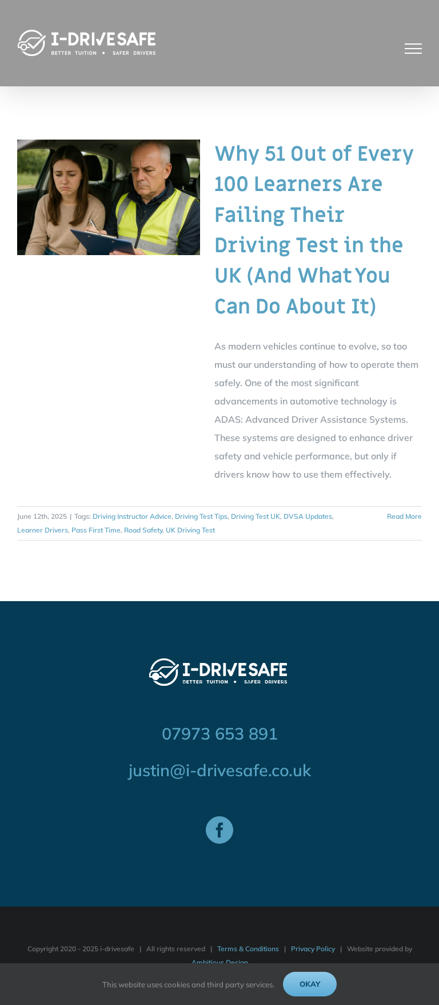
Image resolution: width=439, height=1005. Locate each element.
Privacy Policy (313, 948)
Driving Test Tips (201, 516)
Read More (404, 516)
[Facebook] (219, 830)
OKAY (310, 983)
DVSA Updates (308, 516)
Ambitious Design (219, 962)
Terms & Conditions (248, 948)
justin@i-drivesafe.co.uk (220, 770)
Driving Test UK (255, 516)
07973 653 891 (220, 733)
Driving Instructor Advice (132, 516)
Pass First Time (96, 530)
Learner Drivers (42, 530)
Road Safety (143, 530)
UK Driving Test (190, 530)
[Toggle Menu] (413, 48)
